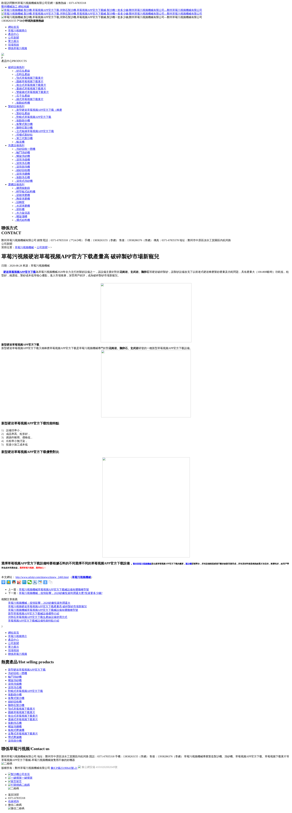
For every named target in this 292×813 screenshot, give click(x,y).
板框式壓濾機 (16, 730)
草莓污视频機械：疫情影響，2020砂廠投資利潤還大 (39, 602)
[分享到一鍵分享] (45, 582)
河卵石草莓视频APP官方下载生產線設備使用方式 (37, 617)
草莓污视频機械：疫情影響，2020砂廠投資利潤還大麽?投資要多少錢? (60, 593)
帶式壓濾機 (15, 737)
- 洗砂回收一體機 (25, 148)
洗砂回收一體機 (17, 673)
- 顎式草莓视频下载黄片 (29, 77)
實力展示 (13, 41)
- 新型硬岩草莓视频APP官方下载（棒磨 (38, 109)
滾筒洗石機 (15, 687)
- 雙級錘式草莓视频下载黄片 (32, 92)
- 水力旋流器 (22, 212)
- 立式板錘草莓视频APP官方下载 (34, 131)
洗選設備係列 (16, 145)
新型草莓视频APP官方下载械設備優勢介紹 (33, 613)
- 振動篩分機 (22, 120)
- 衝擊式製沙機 (24, 124)
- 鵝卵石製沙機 (24, 127)
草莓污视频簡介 (17, 30)
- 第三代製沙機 (24, 138)
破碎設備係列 (16, 67)
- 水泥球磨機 (22, 205)
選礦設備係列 (16, 184)
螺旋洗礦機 (15, 726)
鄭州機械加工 (9, 6)
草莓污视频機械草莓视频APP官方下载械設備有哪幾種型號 (54, 589)
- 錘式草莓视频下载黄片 (29, 99)
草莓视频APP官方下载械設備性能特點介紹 (33, 620)
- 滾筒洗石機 (22, 163)
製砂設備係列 (16, 106)
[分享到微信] (30, 582)
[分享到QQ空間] (9, 582)
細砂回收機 (15, 701)
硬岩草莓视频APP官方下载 (19, 271)
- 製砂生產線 (22, 113)
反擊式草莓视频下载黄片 (23, 733)
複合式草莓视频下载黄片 (23, 715)
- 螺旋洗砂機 (22, 156)
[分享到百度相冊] (40, 582)
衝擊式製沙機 (16, 698)
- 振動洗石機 (22, 177)
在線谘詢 (13, 801)
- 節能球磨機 (22, 195)
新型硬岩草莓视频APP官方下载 (27, 669)
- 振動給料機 (22, 102)
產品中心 (13, 34)
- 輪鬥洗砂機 (22, 152)
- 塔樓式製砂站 (24, 134)
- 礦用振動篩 (22, 188)
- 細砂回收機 (22, 170)
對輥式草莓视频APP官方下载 (25, 691)
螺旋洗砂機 (15, 680)
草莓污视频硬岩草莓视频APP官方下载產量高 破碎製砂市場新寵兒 (47, 606)
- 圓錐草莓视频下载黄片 (29, 81)
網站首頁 (13, 27)
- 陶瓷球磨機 (22, 198)
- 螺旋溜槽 (21, 216)
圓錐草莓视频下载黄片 (21, 712)
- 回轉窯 (20, 202)
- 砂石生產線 (22, 70)
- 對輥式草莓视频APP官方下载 (33, 117)
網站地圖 (23, 6)
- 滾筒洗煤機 (22, 159)
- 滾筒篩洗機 (22, 166)
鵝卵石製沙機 (16, 705)
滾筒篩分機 (15, 740)
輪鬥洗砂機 (15, 676)
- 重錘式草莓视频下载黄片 (30, 88)
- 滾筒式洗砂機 (24, 180)
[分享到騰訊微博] (24, 582)
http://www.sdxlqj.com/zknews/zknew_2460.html (42, 577)
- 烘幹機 (20, 209)
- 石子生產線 (22, 95)
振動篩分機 (15, 694)
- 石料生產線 (22, 74)
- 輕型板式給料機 (25, 191)
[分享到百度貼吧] (35, 582)
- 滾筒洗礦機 (22, 173)
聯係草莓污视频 (17, 48)
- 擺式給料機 (22, 220)
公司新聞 (13, 37)
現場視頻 (13, 44)
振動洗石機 (15, 723)
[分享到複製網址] (50, 582)
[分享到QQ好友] (14, 582)
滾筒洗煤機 (15, 683)
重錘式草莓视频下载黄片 (23, 719)
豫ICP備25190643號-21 (64, 767)
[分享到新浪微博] (19, 582)
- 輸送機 (20, 141)
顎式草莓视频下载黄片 (21, 708)
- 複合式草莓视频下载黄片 (30, 85)
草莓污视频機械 (24, 247)
